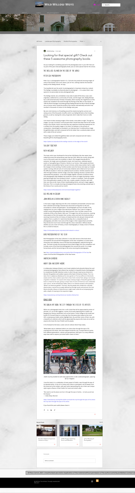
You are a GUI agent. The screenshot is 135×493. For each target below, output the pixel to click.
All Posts (39, 41)
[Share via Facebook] (44, 410)
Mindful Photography (70, 41)
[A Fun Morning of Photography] (92, 430)
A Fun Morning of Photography (89, 439)
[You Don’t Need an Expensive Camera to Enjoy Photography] (47, 430)
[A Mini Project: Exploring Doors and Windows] (69, 430)
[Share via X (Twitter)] (47, 410)
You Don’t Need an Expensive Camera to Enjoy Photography (46, 439)
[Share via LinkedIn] (51, 410)
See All (101, 422)
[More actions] (95, 51)
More (81, 41)
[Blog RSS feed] (97, 480)
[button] (101, 41)
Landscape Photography (53, 41)
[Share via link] (54, 410)
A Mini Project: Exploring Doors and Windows (68, 439)
